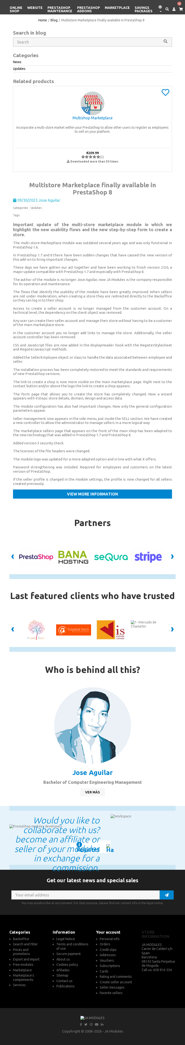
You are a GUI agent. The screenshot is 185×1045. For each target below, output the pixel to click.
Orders (105, 944)
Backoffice (21, 939)
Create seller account (116, 982)
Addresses (108, 955)
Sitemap (62, 975)
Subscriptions (110, 966)
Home (42, 20)
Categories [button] (19, 932)
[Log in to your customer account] (172, 9)
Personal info (109, 939)
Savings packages (143, 9)
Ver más (92, 792)
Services (19, 985)
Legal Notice (65, 939)
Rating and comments (116, 977)
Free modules (23, 964)
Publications (65, 986)
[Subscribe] (167, 895)
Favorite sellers (111, 993)
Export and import (26, 959)
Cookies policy (67, 964)
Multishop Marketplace (92, 118)
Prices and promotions (21, 952)
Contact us (64, 981)
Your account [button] (108, 932)
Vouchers (107, 960)
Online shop (16, 9)
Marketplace (117, 8)
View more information (92, 494)
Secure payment (68, 954)
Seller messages (112, 987)
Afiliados (63, 970)
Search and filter (25, 944)
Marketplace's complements (23, 977)
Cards (104, 971)
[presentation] (12, 557)
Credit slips (108, 950)
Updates (36, 207)
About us (63, 959)
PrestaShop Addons (88, 9)
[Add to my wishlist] (165, 94)
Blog (54, 20)
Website (35, 8)
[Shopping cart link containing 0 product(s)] (179, 9)
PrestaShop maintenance (59, 9)
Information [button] (64, 932)
